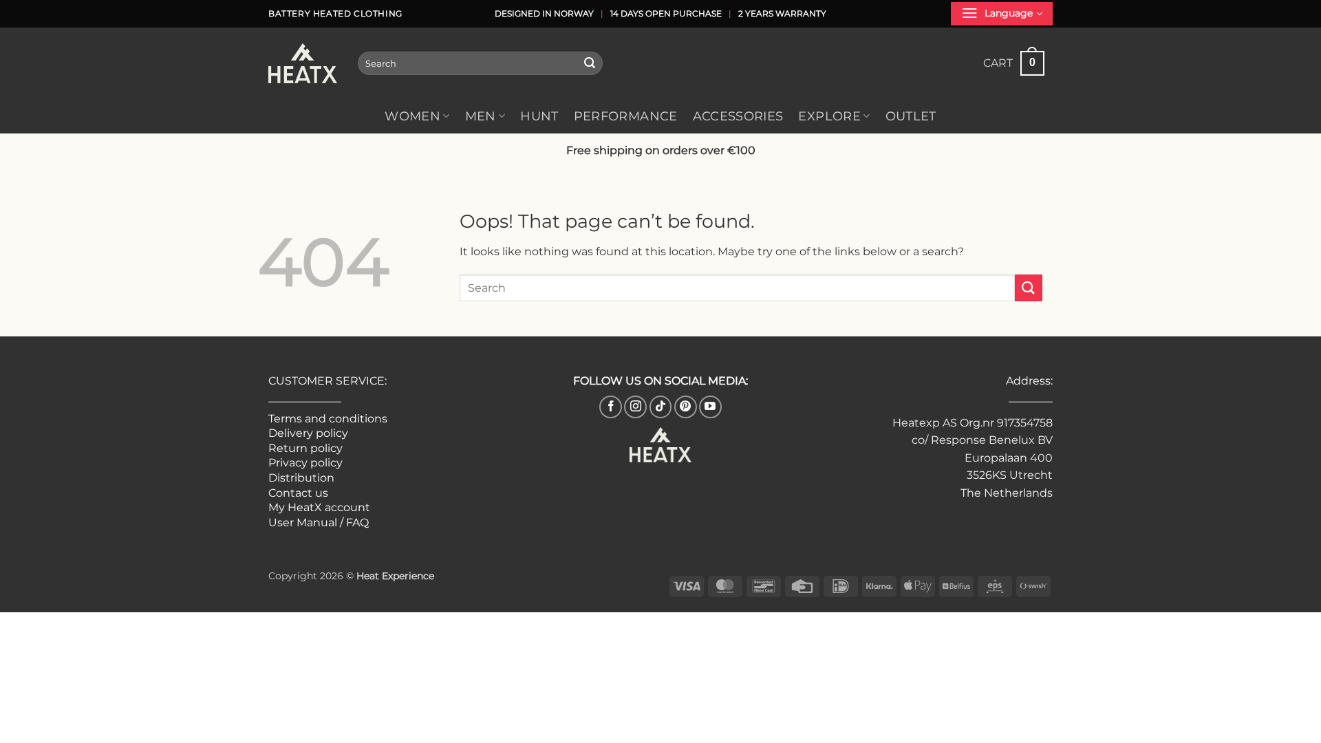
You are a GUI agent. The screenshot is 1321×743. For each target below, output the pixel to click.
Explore (829, 116)
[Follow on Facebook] (610, 407)
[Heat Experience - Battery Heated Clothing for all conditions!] (302, 63)
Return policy (305, 448)
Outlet (910, 116)
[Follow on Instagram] (635, 407)
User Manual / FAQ (318, 522)
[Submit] (589, 63)
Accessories (738, 116)
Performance (626, 116)
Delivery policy (308, 433)
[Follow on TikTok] (660, 407)
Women (412, 116)
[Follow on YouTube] (710, 407)
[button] (1002, 13)
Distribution (301, 477)
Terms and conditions (327, 418)
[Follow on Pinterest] (685, 407)
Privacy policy (305, 462)
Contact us (298, 492)
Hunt (539, 116)
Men (480, 116)
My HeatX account (319, 507)
